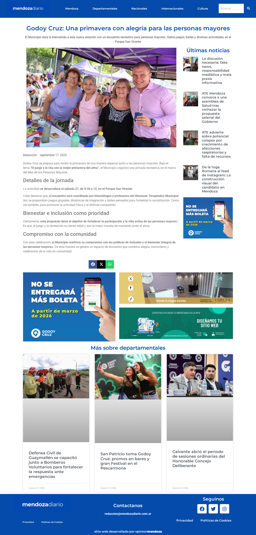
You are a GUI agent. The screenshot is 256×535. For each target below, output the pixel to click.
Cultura (203, 8)
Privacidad (28, 522)
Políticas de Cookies (52, 522)
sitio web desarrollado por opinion (128, 531)
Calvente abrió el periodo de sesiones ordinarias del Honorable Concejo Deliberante (198, 458)
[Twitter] (213, 508)
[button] (93, 264)
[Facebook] (202, 508)
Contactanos (127, 505)
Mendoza (71, 8)
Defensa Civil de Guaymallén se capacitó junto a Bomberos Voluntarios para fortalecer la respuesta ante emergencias (56, 465)
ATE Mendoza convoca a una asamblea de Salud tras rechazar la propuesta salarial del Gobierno (214, 107)
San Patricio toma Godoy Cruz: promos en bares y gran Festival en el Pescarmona (125, 461)
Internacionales (172, 8)
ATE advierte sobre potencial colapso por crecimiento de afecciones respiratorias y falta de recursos (216, 144)
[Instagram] (224, 508)
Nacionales (139, 8)
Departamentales (105, 8)
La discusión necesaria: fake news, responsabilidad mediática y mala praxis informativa (216, 71)
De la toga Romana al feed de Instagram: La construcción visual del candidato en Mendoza (216, 179)
